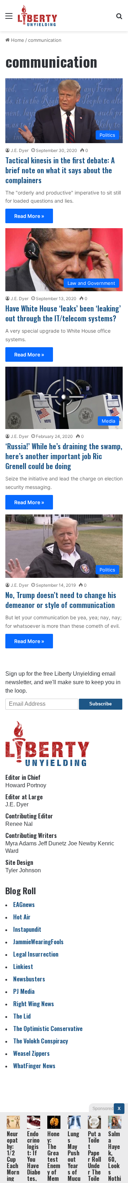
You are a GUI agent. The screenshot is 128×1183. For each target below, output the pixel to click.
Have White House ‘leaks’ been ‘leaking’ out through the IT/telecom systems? (63, 313)
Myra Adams (21, 843)
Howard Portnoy (25, 785)
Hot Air (22, 916)
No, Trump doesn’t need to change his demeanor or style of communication (60, 600)
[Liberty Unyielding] (37, 15)
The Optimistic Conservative (47, 1028)
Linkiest (23, 966)
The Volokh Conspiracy (40, 1040)
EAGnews (24, 904)
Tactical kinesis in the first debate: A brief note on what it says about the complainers (60, 170)
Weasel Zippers (31, 1053)
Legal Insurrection (35, 954)
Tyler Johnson (23, 870)
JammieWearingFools (38, 941)
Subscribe (100, 703)
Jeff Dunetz (52, 843)
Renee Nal (19, 824)
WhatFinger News (34, 1065)
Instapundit (27, 929)
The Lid (22, 1016)
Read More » (29, 216)
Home (17, 40)
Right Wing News (33, 1003)
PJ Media (23, 991)
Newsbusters (29, 978)
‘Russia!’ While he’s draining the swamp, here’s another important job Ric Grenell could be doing (63, 456)
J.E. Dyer (19, 150)
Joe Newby (82, 843)
